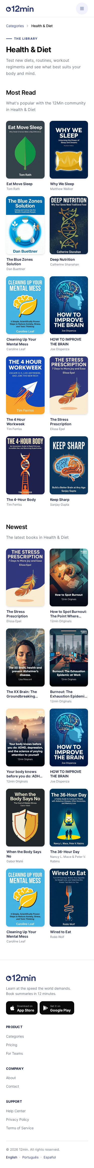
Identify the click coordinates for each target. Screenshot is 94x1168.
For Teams (14, 1053)
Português (30, 1157)
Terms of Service (20, 1128)
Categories (15, 26)
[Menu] (82, 9)
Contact (12, 1086)
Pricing (11, 1045)
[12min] (20, 8)
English (11, 1157)
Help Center (16, 1111)
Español (50, 1157)
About (11, 1078)
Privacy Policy (17, 1119)
